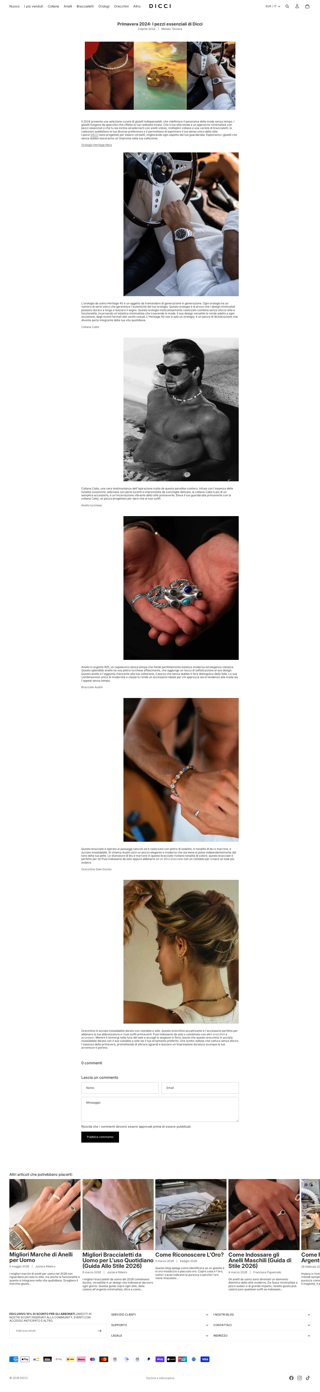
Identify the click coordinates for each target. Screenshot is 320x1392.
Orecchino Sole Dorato (96, 869)
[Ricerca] (287, 6)
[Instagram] (299, 1378)
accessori (87, 1037)
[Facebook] (291, 1378)
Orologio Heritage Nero (96, 145)
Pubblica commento (100, 1137)
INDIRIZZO (220, 1335)
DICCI (94, 135)
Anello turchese (91, 505)
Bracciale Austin (92, 687)
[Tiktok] (308, 1378)
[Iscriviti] (99, 1331)
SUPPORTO (119, 1325)
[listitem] (137, 6)
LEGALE (116, 1335)
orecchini (218, 1034)
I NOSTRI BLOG (223, 1314)
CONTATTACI (222, 1325)
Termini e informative (160, 1378)
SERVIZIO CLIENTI (123, 1314)
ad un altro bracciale (169, 859)
